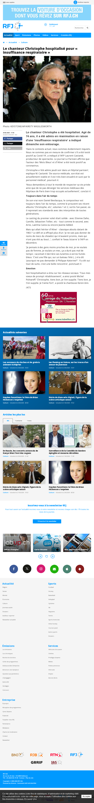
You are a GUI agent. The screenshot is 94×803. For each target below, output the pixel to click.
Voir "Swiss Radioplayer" (77, 543)
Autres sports (52, 632)
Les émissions (7, 649)
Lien (9, 148)
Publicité (5, 715)
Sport (17, 35)
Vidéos (45, 35)
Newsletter (6, 740)
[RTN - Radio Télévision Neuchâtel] (56, 754)
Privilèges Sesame (54, 657)
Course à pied (53, 628)
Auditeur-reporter (83, 2)
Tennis (50, 615)
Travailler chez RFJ (8, 719)
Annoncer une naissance (11, 670)
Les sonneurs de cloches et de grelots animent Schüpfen (21, 363)
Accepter (86, 796)
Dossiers (5, 611)
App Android (80, 569)
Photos (37, 35)
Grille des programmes (10, 661)
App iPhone (67, 569)
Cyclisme (51, 603)
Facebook (13, 569)
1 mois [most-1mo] (29, 421)
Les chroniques (8, 653)
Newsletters (54, 569)
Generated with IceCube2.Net (26, 783)
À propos (5, 703)
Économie (6, 599)
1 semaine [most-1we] (18, 421)
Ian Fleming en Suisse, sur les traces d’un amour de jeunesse (68, 363)
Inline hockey (52, 624)
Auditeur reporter (8, 615)
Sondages (6, 686)
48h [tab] (8, 421)
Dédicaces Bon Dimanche (11, 665)
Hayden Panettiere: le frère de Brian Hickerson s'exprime (20, 398)
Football (51, 587)
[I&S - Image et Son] (56, 762)
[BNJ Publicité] (17, 754)
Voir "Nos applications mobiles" (47, 543)
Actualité (8, 35)
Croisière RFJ (66, 35)
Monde (5, 595)
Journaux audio (7, 607)
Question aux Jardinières (11, 674)
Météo (50, 661)
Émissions (26, 35)
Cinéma (50, 653)
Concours (6, 690)
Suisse (5, 591)
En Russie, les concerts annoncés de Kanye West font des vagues (20, 451)
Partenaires (6, 724)
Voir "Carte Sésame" (17, 543)
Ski (49, 607)
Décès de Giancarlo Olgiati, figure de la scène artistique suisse (68, 398)
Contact (5, 736)
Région (5, 587)
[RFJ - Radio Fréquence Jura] (76, 754)
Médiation (6, 728)
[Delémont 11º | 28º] (45, 22)
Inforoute (51, 670)
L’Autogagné (7, 678)
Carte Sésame (7, 711)
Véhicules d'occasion (55, 649)
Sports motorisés (54, 619)
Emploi (50, 674)
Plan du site (29, 778)
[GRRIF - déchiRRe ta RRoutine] (37, 762)
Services (54, 35)
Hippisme (51, 611)
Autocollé (6, 682)
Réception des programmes (12, 707)
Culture (24, 42)
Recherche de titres (9, 657)
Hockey (50, 591)
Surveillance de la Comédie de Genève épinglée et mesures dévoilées (67, 451)
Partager (9, 138)
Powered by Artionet (9, 783)
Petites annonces (54, 665)
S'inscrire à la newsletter (47, 521)
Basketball (51, 595)
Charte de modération (10, 732)
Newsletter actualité (9, 619)
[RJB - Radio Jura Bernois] (37, 754)
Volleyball (51, 599)
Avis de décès (52, 678)
